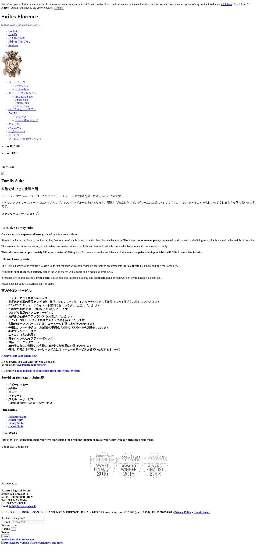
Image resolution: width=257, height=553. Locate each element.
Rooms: (5, 528)
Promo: (5, 532)
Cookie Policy (202, 512)
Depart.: (6, 521)
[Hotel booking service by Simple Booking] (46, 542)
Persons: (6, 525)
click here (226, 4)
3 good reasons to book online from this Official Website (47, 370)
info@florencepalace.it (22, 506)
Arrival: (6, 518)
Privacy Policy (182, 512)
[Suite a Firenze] (11, 76)
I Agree (59, 7)
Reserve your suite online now (19, 355)
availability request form (31, 364)
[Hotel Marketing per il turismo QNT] (1, 548)
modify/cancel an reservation (18, 539)
